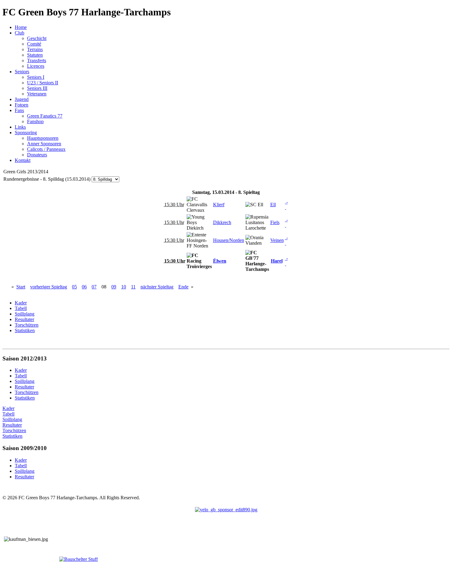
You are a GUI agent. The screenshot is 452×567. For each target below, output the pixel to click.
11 (133, 286)
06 (84, 286)
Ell (273, 204)
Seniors (22, 71)
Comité (34, 43)
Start (20, 286)
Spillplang (12, 419)
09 (113, 286)
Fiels (275, 222)
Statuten (35, 55)
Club (19, 32)
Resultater (12, 425)
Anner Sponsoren (44, 143)
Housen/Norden (228, 240)
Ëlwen (219, 260)
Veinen (277, 240)
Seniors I (35, 77)
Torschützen (14, 430)
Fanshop (35, 121)
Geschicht (36, 38)
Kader (8, 408)
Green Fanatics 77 (44, 116)
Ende (183, 286)
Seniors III (37, 88)
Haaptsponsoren (42, 138)
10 (123, 286)
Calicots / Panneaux (46, 149)
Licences (35, 66)
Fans (19, 110)
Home (21, 27)
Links (20, 127)
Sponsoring (26, 132)
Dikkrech (222, 222)
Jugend (22, 99)
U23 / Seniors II (42, 82)
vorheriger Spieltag (48, 286)
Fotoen (21, 104)
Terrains (35, 49)
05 (74, 286)
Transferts (36, 60)
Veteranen (36, 93)
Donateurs (37, 154)
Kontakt (22, 160)
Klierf (218, 204)
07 (94, 286)
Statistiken (12, 436)
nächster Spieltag (157, 286)
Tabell (8, 413)
